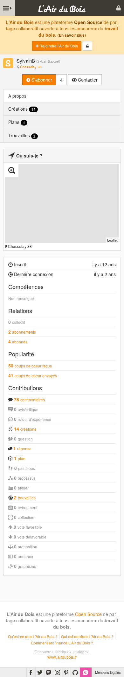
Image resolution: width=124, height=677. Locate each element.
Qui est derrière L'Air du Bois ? (87, 636)
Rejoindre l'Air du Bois (58, 45)
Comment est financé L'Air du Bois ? (62, 642)
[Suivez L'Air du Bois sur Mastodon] (49, 672)
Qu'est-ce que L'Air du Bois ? (33, 636)
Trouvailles (22, 135)
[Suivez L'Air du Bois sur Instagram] (57, 672)
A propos (17, 96)
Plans (16, 122)
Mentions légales (108, 672)
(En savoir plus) (72, 35)
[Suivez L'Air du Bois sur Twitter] (40, 672)
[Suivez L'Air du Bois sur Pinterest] (66, 672)
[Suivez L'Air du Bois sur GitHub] (75, 672)
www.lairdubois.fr (62, 657)
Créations (22, 109)
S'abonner (41, 80)
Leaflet (112, 240)
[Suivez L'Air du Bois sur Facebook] (31, 672)
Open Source (88, 22)
